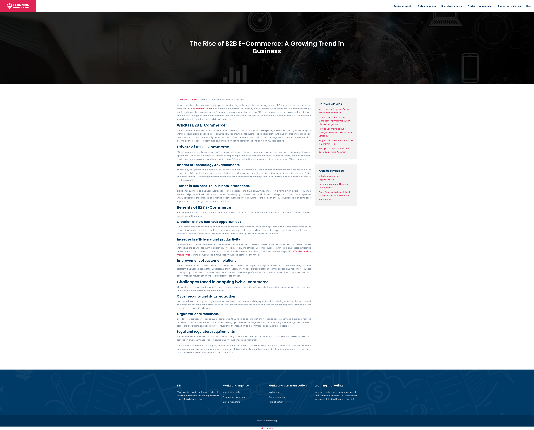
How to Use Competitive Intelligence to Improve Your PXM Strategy (336, 132)
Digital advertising (451, 6)
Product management (480, 6)
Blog (528, 6)
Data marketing (427, 6)
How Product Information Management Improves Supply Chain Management (334, 121)
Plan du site (267, 428)
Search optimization (509, 6)
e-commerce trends (201, 108)
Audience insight (403, 6)
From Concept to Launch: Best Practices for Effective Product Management (334, 195)
